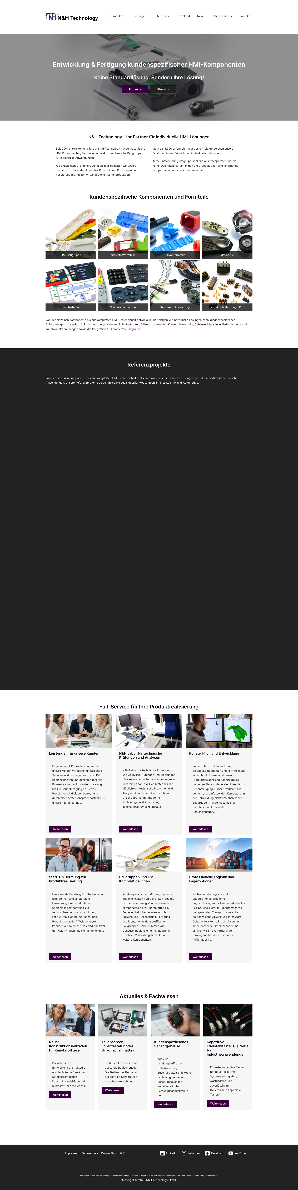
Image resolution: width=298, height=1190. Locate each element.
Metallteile (214, 324)
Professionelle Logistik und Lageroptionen (211, 879)
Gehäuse (200, 324)
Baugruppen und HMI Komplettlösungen (137, 879)
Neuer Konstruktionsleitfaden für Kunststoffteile (68, 1046)
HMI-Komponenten (68, 153)
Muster (161, 16)
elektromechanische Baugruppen (121, 153)
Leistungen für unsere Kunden (74, 753)
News (200, 16)
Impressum (72, 1153)
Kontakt (245, 16)
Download (183, 16)
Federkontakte (231, 324)
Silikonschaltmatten (153, 324)
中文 (122, 1153)
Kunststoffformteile (180, 324)
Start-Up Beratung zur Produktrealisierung (67, 879)
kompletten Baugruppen (126, 329)
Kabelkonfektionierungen (62, 329)
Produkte (117, 16)
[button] (125, 16)
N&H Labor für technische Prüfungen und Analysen (140, 755)
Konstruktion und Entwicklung (214, 753)
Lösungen (140, 16)
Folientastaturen (128, 324)
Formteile (88, 153)
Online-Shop (109, 1153)
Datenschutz (90, 1153)
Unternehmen (220, 16)
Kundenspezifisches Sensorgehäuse (171, 1044)
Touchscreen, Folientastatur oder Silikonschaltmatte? (118, 1046)
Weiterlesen (60, 829)
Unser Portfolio (77, 324)
